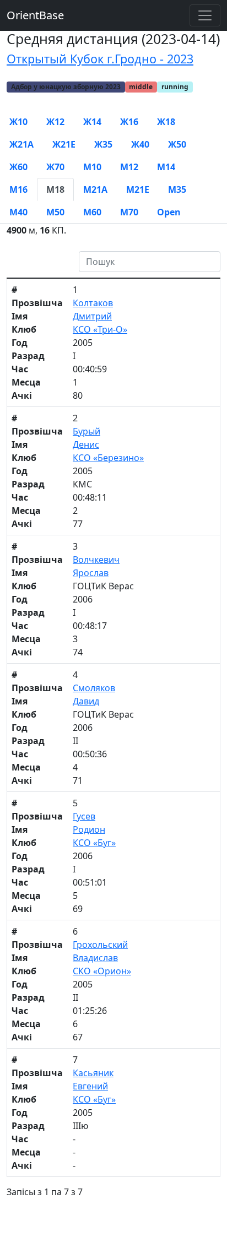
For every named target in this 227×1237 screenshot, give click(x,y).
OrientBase (35, 15)
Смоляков (94, 688)
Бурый (86, 431)
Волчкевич (96, 560)
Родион (89, 829)
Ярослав (91, 573)
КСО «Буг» (94, 843)
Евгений (90, 1086)
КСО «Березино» (108, 458)
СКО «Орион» (102, 971)
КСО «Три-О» (100, 329)
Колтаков (93, 303)
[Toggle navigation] (205, 15)
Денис (86, 444)
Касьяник (93, 1073)
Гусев (84, 816)
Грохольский (100, 944)
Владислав (95, 958)
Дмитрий (92, 316)
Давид (86, 701)
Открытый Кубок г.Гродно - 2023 (100, 59)
